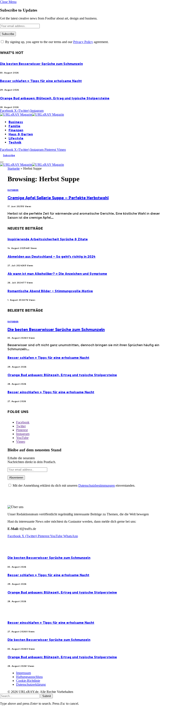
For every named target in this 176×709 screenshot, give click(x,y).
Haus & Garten (21, 134)
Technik (15, 142)
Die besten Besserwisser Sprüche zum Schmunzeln (41, 64)
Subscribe (9, 155)
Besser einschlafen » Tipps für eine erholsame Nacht (51, 392)
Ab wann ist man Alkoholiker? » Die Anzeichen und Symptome (57, 274)
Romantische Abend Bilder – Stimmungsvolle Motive (50, 291)
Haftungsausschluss (29, 677)
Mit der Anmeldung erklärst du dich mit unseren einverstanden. (73, 485)
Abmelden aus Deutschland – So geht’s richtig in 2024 (52, 256)
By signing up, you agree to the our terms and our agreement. (56, 42)
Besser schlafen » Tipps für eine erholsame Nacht (41, 81)
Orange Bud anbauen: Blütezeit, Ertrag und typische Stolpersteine (54, 98)
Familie (14, 126)
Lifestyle (16, 138)
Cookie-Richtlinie (28, 680)
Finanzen (16, 130)
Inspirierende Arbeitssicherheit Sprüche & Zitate (48, 239)
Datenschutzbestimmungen (96, 485)
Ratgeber (13, 190)
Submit (46, 696)
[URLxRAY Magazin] (32, 114)
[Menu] (1, 162)
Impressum (23, 673)
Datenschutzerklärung (31, 684)
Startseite (14, 168)
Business (16, 122)
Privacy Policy (83, 42)
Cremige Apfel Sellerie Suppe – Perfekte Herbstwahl (58, 197)
